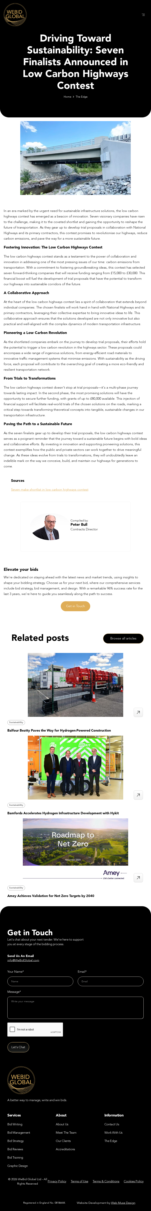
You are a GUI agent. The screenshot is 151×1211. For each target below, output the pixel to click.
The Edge (81, 97)
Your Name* (15, 972)
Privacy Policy (57, 1181)
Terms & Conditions (106, 1181)
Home (67, 97)
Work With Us (113, 1133)
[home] (15, 14)
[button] (143, 15)
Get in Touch (75, 606)
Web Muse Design (123, 1203)
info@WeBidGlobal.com (23, 960)
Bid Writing (14, 1124)
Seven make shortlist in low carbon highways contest (49, 489)
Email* (82, 972)
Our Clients (63, 1141)
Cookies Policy (134, 1181)
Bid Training (15, 1157)
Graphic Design (17, 1166)
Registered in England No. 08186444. (44, 1203)
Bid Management (18, 1133)
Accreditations (65, 1149)
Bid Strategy (15, 1141)
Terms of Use (79, 1181)
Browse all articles (123, 638)
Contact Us (111, 1124)
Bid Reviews (15, 1149)
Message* (14, 992)
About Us (62, 1124)
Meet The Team (66, 1133)
